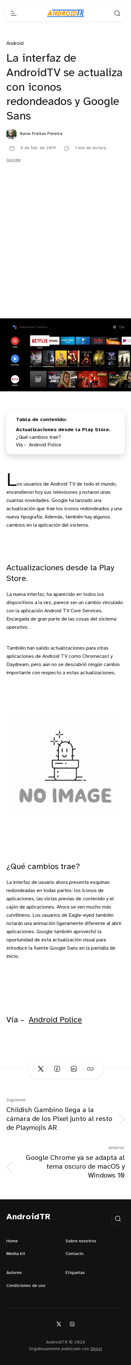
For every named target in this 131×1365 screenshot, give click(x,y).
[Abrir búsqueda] (117, 13)
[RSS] (72, 1323)
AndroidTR (28, 1217)
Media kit (15, 1254)
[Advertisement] (65, 250)
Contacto (75, 1254)
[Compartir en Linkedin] (74, 1069)
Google (13, 160)
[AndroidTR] (65, 13)
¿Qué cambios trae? (38, 437)
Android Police (55, 1020)
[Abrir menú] (14, 13)
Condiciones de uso (25, 1285)
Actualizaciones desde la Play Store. (63, 429)
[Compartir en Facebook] (57, 1069)
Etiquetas (75, 1272)
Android (15, 43)
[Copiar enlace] (90, 1069)
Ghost (96, 1349)
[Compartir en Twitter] (41, 1069)
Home (12, 1241)
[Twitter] (59, 1323)
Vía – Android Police (38, 445)
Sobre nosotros (81, 1241)
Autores (14, 1272)
